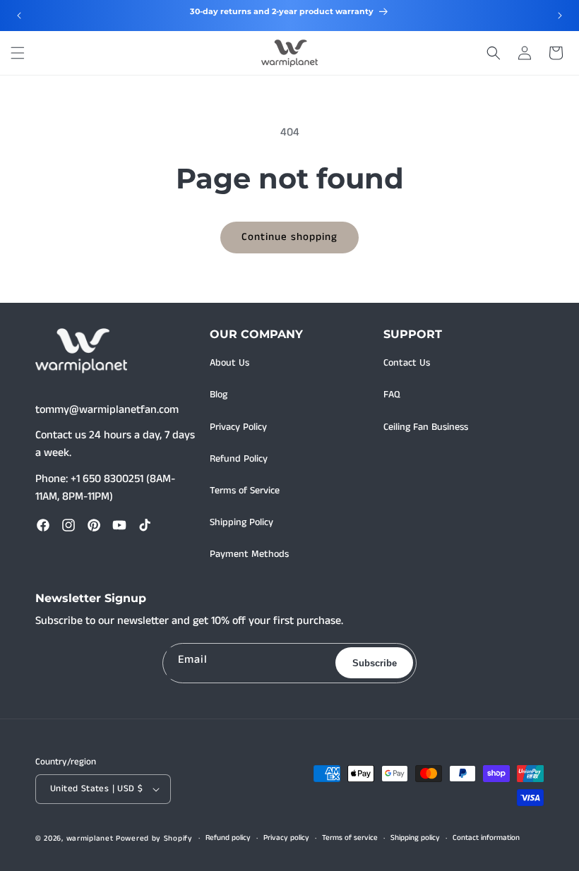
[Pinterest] (94, 525)
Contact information (486, 837)
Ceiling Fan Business (425, 427)
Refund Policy (239, 459)
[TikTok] (145, 525)
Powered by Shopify (154, 838)
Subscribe (374, 663)
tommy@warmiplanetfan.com (107, 410)
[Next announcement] (559, 15)
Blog (218, 395)
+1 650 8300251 (107, 479)
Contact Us (406, 363)
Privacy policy (286, 837)
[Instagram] (68, 525)
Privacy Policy (238, 427)
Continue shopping (289, 236)
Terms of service (350, 837)
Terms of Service (245, 490)
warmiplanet (90, 838)
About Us (229, 363)
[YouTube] (119, 525)
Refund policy (228, 837)
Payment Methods (249, 554)
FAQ (391, 395)
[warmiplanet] (81, 350)
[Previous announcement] (19, 15)
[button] (17, 52)
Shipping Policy (241, 522)
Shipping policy (415, 837)
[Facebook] (43, 525)
